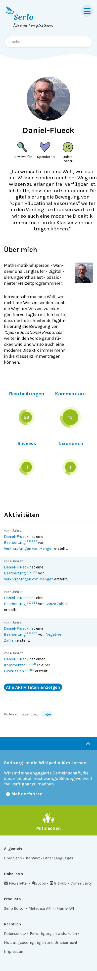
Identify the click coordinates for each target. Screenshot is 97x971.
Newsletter (18, 883)
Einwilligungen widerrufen (53, 933)
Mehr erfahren (27, 794)
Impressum (14, 951)
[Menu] (87, 11)
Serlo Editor (14, 908)
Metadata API (40, 908)
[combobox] (48, 42)
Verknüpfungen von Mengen (28, 548)
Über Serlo (13, 858)
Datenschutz (15, 933)
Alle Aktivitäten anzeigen (33, 687)
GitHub (60, 883)
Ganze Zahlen (57, 603)
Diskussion (19, 671)
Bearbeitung (20, 542)
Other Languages (58, 858)
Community (80, 883)
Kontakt (33, 858)
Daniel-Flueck (16, 536)
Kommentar (20, 665)
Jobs (42, 883)
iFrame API (64, 908)
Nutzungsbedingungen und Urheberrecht (40, 942)
